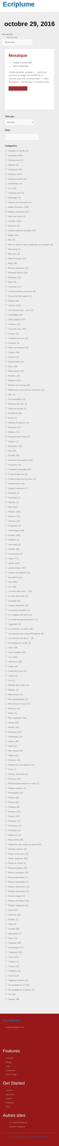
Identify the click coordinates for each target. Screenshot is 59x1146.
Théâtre (13, 962)
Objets (13, 755)
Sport (13, 938)
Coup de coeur (17, 329)
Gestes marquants (18, 488)
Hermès (13, 502)
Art (12, 188)
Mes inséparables (18, 699)
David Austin (16, 362)
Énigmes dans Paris (19, 437)
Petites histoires (17, 788)
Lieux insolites (16, 652)
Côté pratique (16, 320)
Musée (13, 727)
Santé (13, 910)
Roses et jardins (17, 868)
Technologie (16, 947)
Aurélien (14, 221)
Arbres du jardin (17, 179)
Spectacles (14, 934)
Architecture (15, 184)
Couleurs (14, 324)
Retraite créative (17, 849)
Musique (15, 732)
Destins (14, 380)
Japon (13, 558)
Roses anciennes (18, 854)
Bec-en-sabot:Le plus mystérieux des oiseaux (30, 245)
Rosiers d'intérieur (18, 901)
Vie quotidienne (19, 985)
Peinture (14, 779)
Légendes (14, 624)
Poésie (13, 802)
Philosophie (15, 793)
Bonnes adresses (18, 268)
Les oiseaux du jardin (19, 643)
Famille (13, 455)
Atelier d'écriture (18, 207)
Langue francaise (18, 605)
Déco (12, 366)
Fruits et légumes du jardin (22, 479)
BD (11, 240)
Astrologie (14, 198)
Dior (11, 394)
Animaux (15, 174)
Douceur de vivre (17, 404)
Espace (13, 441)
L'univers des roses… (20, 591)
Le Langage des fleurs (20, 615)
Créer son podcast (18, 348)
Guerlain (13, 493)
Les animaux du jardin (20, 629)
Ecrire (12, 418)
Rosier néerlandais (18, 882)
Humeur (14, 516)
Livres (13, 666)
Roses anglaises (18, 858)
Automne (14, 226)
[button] (2, 10)
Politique (13, 807)
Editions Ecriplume (19, 423)
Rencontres (15, 840)
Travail (13, 976)
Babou (13, 235)
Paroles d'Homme (18, 774)
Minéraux (14, 709)
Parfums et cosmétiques (21, 765)
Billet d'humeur (17, 259)
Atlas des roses (16, 216)
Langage (14, 601)
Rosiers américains (18, 891)
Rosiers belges (16, 896)
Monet (13, 723)
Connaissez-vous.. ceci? (21, 310)
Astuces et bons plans (20, 202)
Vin (12, 994)
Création (13, 343)
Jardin (13, 563)
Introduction (15, 554)
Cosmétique (15, 315)
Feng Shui (14, 465)
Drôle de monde (17, 409)
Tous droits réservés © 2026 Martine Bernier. (29, 1137)
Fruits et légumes (17, 474)
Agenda (13, 165)
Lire (12, 657)
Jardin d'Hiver (16, 568)
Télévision (15, 952)
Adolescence (15, 160)
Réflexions (14, 835)
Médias (13, 690)
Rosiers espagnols (18, 905)
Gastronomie (16, 484)
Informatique (16, 530)
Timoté (13, 966)
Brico (12, 282)
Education (14, 427)
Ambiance (15, 169)
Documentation (16, 399)
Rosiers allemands (19, 887)
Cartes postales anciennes (22, 291)
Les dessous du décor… (21, 638)
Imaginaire (14, 526)
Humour (14, 521)
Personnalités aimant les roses (23, 783)
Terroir (13, 957)
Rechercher (7, 34)
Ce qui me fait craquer (20, 296)
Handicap (14, 498)
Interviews (14, 545)
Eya (12, 451)
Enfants (14, 432)
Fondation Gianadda (19, 469)
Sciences (14, 915)
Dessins (14, 376)
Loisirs (12, 676)
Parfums (14, 760)
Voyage (13, 999)
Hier (13, 507)
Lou (11, 680)
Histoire (14, 512)
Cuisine (13, 352)
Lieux (13, 648)
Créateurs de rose (18, 338)
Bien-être (14, 254)
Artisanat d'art (16, 193)
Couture (13, 334)
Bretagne (14, 277)
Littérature (15, 662)
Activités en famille (18, 151)
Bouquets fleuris (17, 273)
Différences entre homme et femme (26, 390)
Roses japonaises (18, 877)
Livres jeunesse (17, 671)
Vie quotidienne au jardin (21, 990)
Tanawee (14, 943)
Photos (13, 798)
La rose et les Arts (18, 596)
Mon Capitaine (17, 718)
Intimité (13, 549)
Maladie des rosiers (18, 685)
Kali (12, 582)
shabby (13, 919)
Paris (12, 769)
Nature (13, 741)
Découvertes (16, 371)
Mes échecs (15, 694)
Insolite (14, 535)
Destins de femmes (19, 385)
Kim (12, 587)
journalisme (15, 577)
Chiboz (13, 301)
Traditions (14, 971)
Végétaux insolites (18, 980)
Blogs (12, 263)
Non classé (15, 751)
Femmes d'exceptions (20, 460)
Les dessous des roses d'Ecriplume (26, 634)
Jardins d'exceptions (19, 573)
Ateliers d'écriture (19, 212)
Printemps (14, 830)
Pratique (14, 821)
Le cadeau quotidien (19, 610)
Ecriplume (19, 4)
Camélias (14, 287)
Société (13, 929)
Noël (12, 746)
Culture (13, 357)
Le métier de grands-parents (23, 619)
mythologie (15, 737)
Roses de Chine (17, 863)
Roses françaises (18, 873)
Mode (12, 713)
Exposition (15, 446)
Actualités (15, 156)
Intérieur (13, 540)
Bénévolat (14, 249)
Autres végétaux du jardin (22, 230)
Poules (14, 816)
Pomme (14, 812)
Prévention (14, 826)
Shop (12, 924)
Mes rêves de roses (19, 704)
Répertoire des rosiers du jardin (24, 844)
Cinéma (14, 305)
